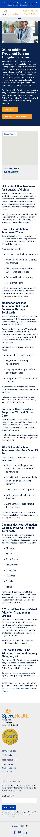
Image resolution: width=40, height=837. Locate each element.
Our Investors (7, 771)
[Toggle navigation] (20, 19)
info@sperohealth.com (10, 755)
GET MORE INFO (30, 11)
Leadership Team (8, 764)
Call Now (10, 110)
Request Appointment (17, 116)
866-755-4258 (31, 14)
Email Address (8, 796)
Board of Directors (9, 768)
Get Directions (10, 172)
